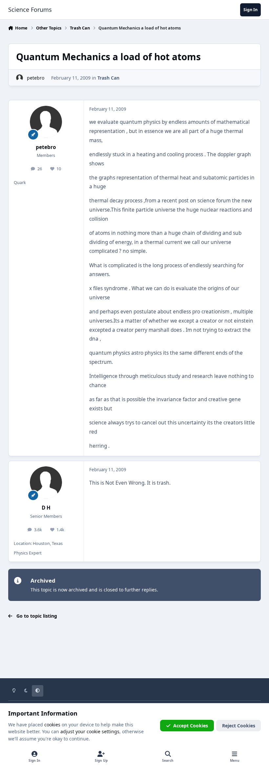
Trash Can (108, 78)
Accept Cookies (190, 725)
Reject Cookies (238, 725)
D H (46, 507)
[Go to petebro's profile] (19, 77)
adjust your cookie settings (89, 731)
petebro (35, 78)
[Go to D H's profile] (46, 482)
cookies (52, 724)
